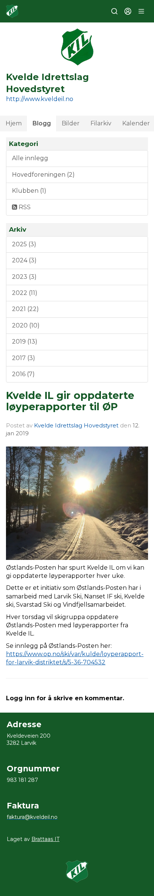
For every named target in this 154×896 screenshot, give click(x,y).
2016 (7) (23, 374)
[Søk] (114, 11)
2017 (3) (23, 358)
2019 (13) (24, 341)
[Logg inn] (128, 11)
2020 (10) (26, 325)
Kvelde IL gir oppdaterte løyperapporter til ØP (70, 400)
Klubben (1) (29, 190)
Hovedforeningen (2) (43, 174)
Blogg (42, 123)
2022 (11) (24, 292)
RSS (24, 207)
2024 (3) (24, 260)
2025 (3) (24, 244)
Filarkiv (100, 123)
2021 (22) (25, 309)
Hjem (14, 123)
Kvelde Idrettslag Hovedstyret (76, 425)
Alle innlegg (30, 158)
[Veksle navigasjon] (141, 11)
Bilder (71, 123)
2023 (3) (24, 276)
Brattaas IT (45, 839)
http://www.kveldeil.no (39, 99)
